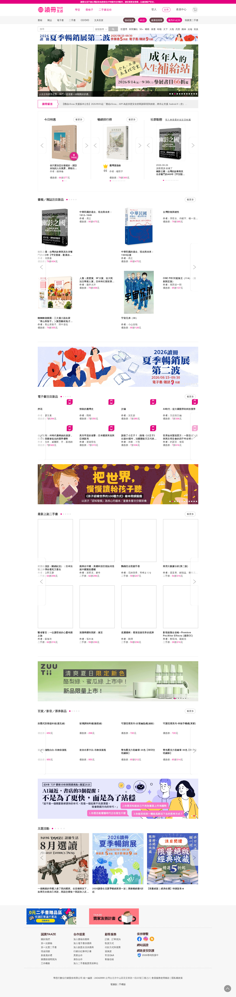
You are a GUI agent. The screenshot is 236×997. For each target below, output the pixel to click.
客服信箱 (109, 959)
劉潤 (130, 638)
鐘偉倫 (60, 171)
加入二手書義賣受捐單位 (86, 963)
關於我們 (45, 939)
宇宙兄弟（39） (129, 317)
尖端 (190, 29)
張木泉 (90, 638)
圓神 (184, 29)
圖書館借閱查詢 (49, 959)
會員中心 (181, 9)
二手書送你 (105, 9)
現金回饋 (45, 951)
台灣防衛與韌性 (171, 211)
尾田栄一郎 (176, 284)
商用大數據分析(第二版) (175, 566)
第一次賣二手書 (49, 947)
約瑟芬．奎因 (177, 441)
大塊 (171, 29)
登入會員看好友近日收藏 (178, 119)
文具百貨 (98, 20)
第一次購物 (46, 943)
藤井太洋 (91, 284)
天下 (165, 29)
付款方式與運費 (113, 947)
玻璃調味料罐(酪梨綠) (90, 723)
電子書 (60, 20)
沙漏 (123, 408)
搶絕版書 (129, 20)
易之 (89, 218)
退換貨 (108, 951)
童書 (153, 29)
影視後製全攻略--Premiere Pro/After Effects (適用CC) (178, 634)
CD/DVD (85, 20)
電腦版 (113, 984)
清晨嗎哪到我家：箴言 (91, 632)
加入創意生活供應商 (84, 947)
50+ (141, 29)
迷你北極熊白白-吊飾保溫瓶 (52, 749)
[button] (195, 9)
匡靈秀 (124, 29)
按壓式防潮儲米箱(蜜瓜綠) (51, 723)
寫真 (196, 29)
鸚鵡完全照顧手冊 (130, 566)
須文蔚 (131, 415)
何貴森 (48, 258)
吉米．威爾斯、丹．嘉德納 (59, 441)
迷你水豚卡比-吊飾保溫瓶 (92, 749)
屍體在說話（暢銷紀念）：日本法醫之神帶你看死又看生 (55, 567)
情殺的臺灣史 (86, 408)
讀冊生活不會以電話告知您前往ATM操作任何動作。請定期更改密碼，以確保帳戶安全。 (118, 1)
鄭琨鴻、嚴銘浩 (178, 638)
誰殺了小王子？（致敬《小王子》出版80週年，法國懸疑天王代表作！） (138, 438)
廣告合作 (78, 959)
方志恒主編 (176, 415)
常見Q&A (109, 955)
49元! (142, 20)
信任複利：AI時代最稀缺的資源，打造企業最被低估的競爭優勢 (55, 437)
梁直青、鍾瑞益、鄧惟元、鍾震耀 (187, 572)
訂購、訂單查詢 (113, 939)
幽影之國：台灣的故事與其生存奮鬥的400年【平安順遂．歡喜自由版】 (55, 255)
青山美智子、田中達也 (56, 324)
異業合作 (78, 955)
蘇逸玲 (48, 638)
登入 (154, 9)
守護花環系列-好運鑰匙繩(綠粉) (137, 723)
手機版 (122, 984)
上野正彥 (49, 572)
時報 (159, 29)
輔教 (147, 29)
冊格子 (89, 9)
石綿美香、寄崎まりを (140, 572)
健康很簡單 (156, 20)
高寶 (177, 29)
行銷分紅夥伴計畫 (83, 951)
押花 (40, 408)
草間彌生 (133, 29)
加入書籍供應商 (81, 939)
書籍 (40, 20)
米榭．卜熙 (134, 441)
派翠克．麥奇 (94, 572)
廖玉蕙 (48, 415)
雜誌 (49, 20)
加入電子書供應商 (83, 943)
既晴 (89, 415)
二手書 (72, 20)
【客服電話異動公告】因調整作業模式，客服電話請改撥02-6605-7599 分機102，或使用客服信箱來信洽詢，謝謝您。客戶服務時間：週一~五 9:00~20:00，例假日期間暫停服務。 (148, 104)
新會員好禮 (46, 955)
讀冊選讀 (160, 168)
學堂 (77, 9)
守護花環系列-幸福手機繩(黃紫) (179, 723)
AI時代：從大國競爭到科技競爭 (179, 408)
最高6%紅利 (174, 20)
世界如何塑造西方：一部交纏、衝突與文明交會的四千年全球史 (180, 437)
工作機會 (45, 963)
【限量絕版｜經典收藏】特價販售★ (165, 888)
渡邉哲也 (91, 441)
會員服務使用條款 (161, 977)
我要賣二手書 (191, 20)
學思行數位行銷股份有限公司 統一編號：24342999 (79, 977)
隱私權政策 (177, 977)
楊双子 (119, 171)
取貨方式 (109, 943)
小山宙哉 (133, 324)
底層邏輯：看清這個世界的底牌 (137, 632)
